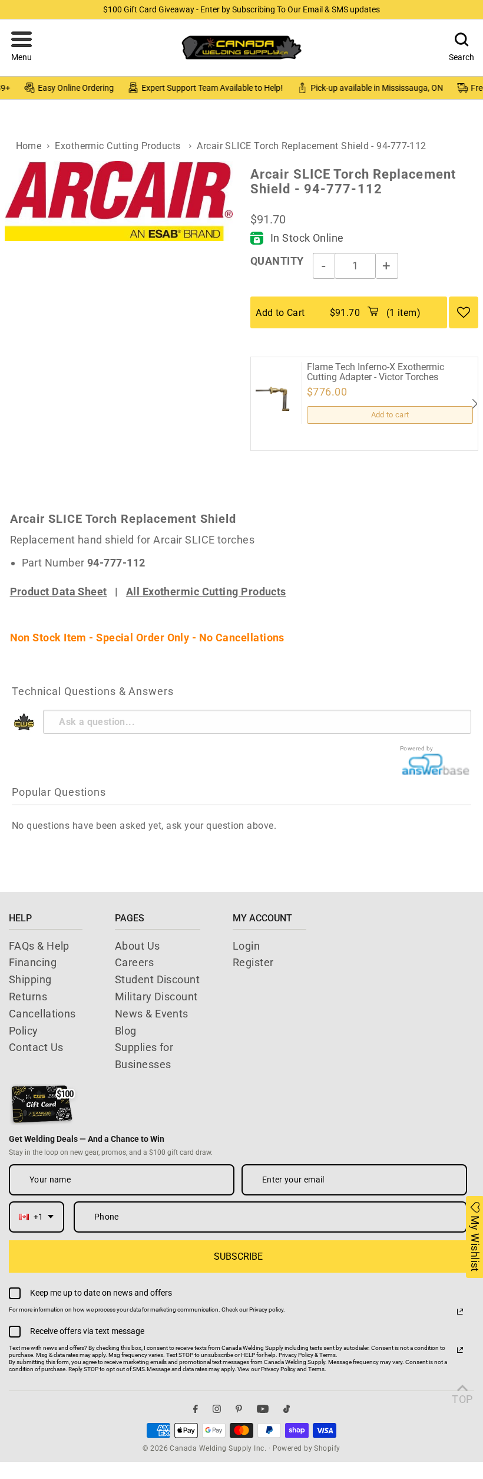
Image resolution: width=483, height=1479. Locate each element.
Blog (126, 1031)
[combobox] (36, 1217)
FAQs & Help (39, 946)
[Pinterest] (239, 1408)
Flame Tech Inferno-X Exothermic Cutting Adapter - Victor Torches (375, 372)
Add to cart (390, 414)
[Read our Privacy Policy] (460, 1312)
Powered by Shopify (306, 1448)
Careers (134, 962)
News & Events (151, 1013)
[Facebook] (195, 1408)
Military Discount (156, 996)
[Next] (474, 403)
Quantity (277, 261)
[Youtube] (263, 1408)
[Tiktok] (286, 1408)
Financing (33, 962)
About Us (137, 946)
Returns (28, 996)
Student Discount (157, 979)
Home (29, 145)
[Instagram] (217, 1408)
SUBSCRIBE (238, 1256)
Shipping (30, 979)
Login (246, 946)
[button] (21, 48)
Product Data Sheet (58, 591)
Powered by (417, 748)
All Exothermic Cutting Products (206, 591)
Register (253, 962)
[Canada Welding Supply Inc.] (241, 47)
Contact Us (36, 1047)
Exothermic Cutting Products (117, 145)
